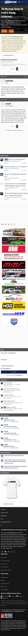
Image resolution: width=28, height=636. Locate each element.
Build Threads (4, 586)
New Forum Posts (4, 567)
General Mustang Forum (16, 161)
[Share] (24, 77)
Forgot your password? (7, 366)
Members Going (9, 463)
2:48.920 (6, 425)
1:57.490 (6, 431)
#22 (26, 99)
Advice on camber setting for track (11, 388)
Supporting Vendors (5, 583)
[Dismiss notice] (25, 36)
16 (8, 179)
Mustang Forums (22, 530)
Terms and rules (4, 512)
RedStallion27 (7, 161)
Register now (19, 375)
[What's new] (23, 2)
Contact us (3, 509)
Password (4, 359)
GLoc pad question (8, 382)
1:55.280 (6, 445)
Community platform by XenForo (14, 609)
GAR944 (6, 178)
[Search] (26, 2)
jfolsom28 (4, 61)
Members (3, 580)
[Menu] (2, 2)
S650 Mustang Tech (8, 385)
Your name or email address (8, 353)
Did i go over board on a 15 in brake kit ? (16, 166)
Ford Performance (13, 625)
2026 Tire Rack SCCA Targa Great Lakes (14, 455)
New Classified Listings (6, 570)
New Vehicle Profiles (5, 560)
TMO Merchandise (5, 589)
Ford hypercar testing (8, 395)
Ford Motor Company (16, 620)
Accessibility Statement (6, 522)
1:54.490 (6, 418)
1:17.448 (6, 438)
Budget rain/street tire (10, 407)
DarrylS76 (7, 168)
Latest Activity (4, 557)
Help (2, 518)
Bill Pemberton (8, 197)
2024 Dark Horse (14, 421)
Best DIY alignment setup (9, 401)
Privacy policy (4, 515)
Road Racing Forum (8, 398)
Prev (13, 68)
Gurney (6, 187)
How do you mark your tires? (16, 159)
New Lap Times (4, 564)
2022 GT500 (17, 441)
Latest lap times (4, 415)
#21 (26, 76)
